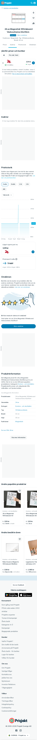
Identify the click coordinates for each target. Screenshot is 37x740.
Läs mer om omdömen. (22, 287)
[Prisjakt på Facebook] (16, 730)
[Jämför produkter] (33, 23)
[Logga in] (34, 3)
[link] (12, 506)
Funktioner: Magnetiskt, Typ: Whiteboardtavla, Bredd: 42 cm (18, 39)
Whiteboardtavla (21, 410)
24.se (17, 402)
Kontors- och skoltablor (11, 8)
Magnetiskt (19, 421)
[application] (18, 219)
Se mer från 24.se (7, 430)
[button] (33, 12)
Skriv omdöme (22, 35)
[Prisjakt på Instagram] (20, 730)
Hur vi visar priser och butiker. (22, 74)
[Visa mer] (3, 63)
